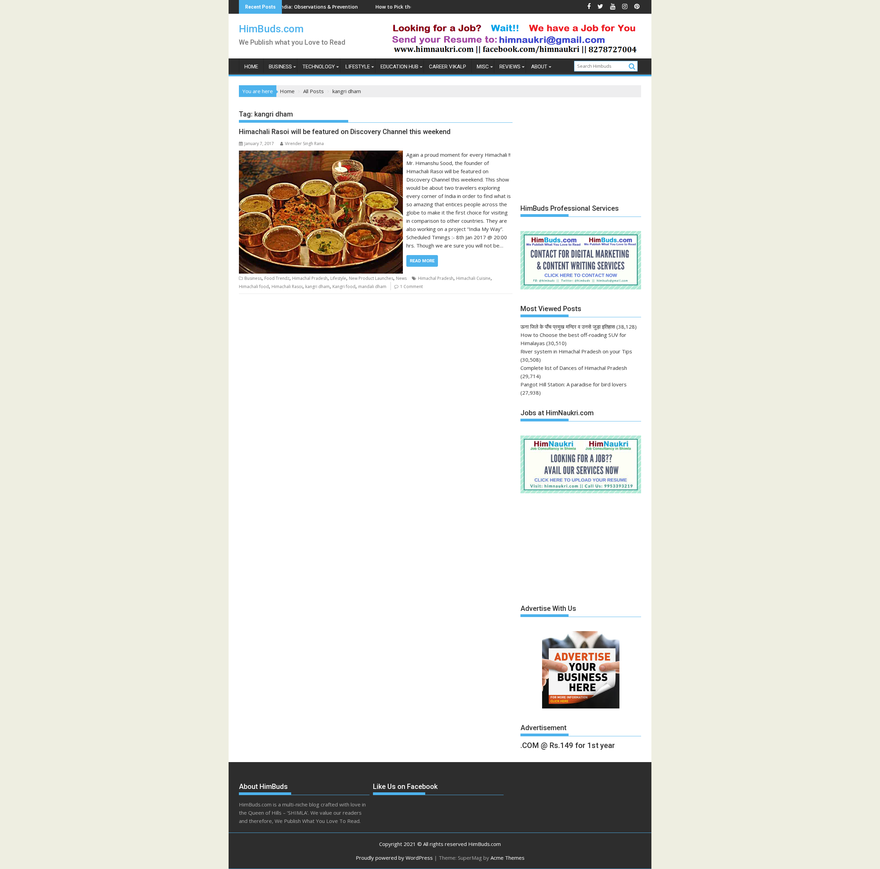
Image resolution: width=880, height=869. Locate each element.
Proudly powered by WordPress (394, 857)
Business (280, 67)
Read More (422, 260)
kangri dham (317, 286)
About (539, 67)
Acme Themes (508, 857)
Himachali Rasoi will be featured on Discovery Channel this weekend (345, 132)
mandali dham (372, 286)
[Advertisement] (572, 147)
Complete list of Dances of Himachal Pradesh (573, 367)
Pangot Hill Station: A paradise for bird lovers (573, 384)
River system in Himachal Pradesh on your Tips (576, 351)
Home (251, 67)
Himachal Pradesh (310, 278)
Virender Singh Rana (304, 143)
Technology (318, 67)
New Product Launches (371, 278)
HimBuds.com (271, 29)
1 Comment (411, 286)
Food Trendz (276, 278)
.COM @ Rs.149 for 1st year (567, 745)
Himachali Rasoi (287, 286)
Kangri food (343, 286)
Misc (483, 67)
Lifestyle (357, 67)
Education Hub (399, 67)
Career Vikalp (447, 67)
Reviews (509, 67)
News (401, 278)
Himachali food (254, 286)
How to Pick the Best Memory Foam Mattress (389, 6)
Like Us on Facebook (405, 786)
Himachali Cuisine (473, 278)
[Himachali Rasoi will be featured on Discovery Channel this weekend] (321, 154)
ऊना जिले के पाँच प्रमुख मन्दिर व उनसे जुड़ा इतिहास (567, 326)
